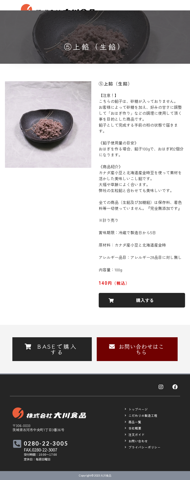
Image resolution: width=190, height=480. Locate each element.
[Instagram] (161, 387)
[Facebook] (175, 387)
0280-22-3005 (46, 443)
